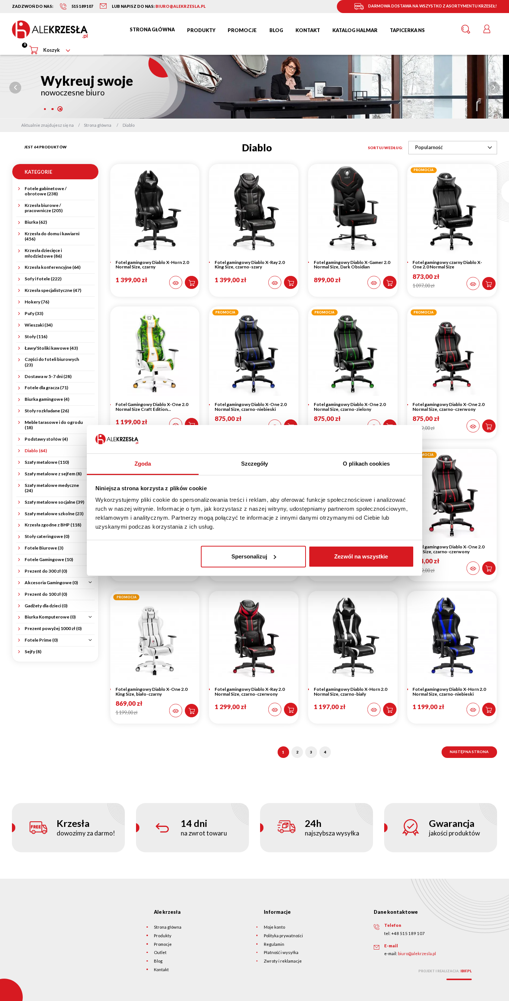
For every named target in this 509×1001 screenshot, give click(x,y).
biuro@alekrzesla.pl (417, 953)
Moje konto (274, 927)
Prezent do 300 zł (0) (46, 571)
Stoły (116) (36, 336)
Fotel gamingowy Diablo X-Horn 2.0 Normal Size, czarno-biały (350, 691)
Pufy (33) (34, 313)
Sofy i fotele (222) (43, 278)
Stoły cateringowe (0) (47, 536)
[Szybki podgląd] (176, 282)
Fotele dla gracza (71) (46, 387)
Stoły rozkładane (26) (47, 410)
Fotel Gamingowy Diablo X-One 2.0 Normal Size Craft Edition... (152, 407)
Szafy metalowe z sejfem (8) (53, 473)
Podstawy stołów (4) (46, 439)
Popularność (429, 147)
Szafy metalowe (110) (47, 462)
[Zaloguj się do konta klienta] (486, 29)
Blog (158, 960)
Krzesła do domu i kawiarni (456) (52, 236)
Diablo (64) (36, 450)
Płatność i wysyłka (281, 952)
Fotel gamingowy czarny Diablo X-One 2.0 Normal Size (447, 264)
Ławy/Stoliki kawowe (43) (51, 348)
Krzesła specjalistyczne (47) (53, 290)
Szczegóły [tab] (254, 463)
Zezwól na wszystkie (361, 556)
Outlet (160, 952)
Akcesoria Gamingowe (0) (51, 582)
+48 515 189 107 (408, 933)
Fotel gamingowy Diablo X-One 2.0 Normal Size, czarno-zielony (350, 407)
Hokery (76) (37, 302)
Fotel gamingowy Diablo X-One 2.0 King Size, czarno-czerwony (448, 549)
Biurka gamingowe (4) (47, 399)
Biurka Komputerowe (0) (50, 617)
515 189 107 (82, 6)
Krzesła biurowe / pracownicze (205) (44, 208)
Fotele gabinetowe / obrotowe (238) (46, 191)
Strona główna (167, 927)
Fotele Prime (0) (41, 640)
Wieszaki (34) (39, 325)
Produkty (162, 935)
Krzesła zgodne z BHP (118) (53, 525)
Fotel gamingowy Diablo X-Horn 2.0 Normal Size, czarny (152, 264)
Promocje (163, 944)
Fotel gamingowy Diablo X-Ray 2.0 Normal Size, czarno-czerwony (250, 691)
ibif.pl (466, 971)
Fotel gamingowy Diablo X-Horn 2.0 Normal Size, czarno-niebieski (449, 691)
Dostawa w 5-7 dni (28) (48, 376)
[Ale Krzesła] (50, 29)
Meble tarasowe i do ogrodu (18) (54, 425)
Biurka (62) (36, 222)
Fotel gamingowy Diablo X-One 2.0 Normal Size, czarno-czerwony (448, 407)
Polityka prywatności (283, 935)
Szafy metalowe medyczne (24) (52, 488)
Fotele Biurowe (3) (44, 548)
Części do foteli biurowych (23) (52, 362)
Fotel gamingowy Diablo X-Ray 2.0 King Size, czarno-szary (250, 264)
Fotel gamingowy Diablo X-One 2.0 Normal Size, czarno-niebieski (251, 407)
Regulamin (274, 944)
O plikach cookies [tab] (366, 463)
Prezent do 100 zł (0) (46, 594)
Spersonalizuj (249, 556)
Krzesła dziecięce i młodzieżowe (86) (43, 253)
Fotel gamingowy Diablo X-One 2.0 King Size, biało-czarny (151, 691)
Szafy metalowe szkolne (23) (54, 513)
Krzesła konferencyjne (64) (52, 267)
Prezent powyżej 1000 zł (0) (53, 628)
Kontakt (161, 969)
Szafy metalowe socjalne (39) (54, 502)
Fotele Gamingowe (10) (49, 559)
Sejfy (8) (33, 651)
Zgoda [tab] (143, 463)
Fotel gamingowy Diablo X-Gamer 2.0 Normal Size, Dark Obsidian (352, 264)
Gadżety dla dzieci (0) (46, 605)
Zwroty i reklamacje (283, 960)
